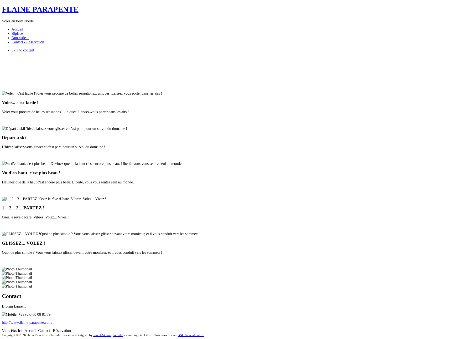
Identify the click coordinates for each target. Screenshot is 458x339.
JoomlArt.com (102, 335)
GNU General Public (191, 335)
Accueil (30, 331)
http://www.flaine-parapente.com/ (27, 322)
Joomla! (118, 335)
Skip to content (22, 50)
